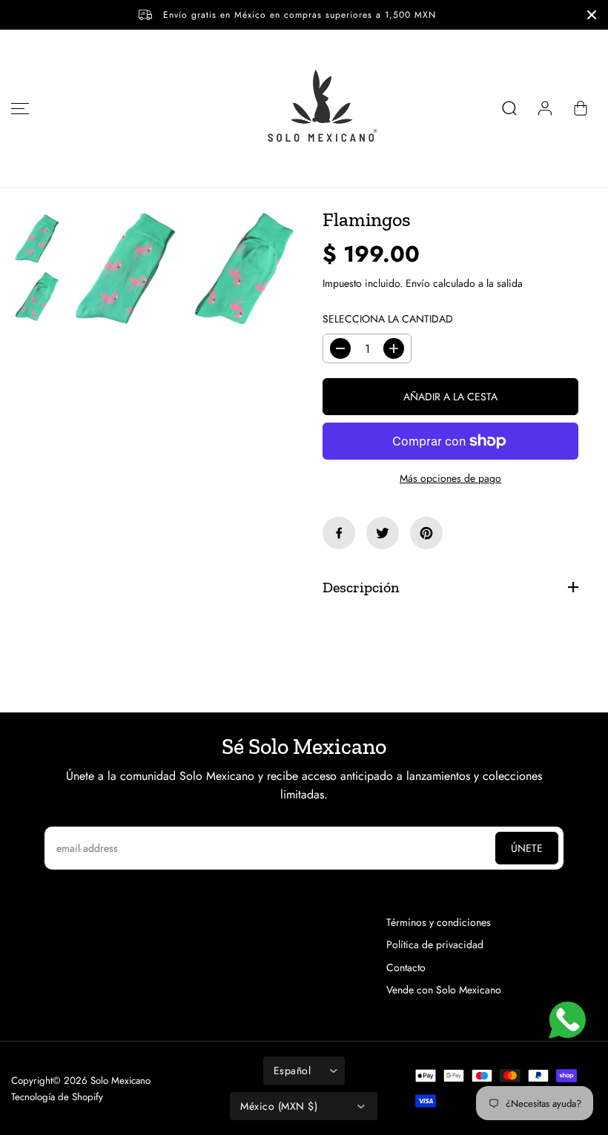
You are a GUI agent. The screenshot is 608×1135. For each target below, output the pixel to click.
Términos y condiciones (438, 922)
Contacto (406, 967)
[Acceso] (545, 108)
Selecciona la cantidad (388, 318)
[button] (17, 108)
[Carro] (580, 108)
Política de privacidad (434, 944)
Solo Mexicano (120, 1080)
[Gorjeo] (382, 533)
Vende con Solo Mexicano (443, 989)
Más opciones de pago (450, 478)
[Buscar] (509, 108)
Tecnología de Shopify (57, 1097)
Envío (418, 283)
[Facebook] (339, 533)
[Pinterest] (426, 533)
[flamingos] (126, 269)
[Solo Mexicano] (304, 108)
